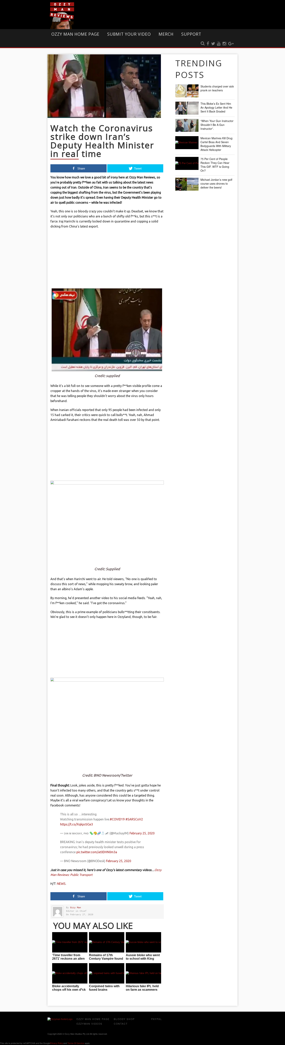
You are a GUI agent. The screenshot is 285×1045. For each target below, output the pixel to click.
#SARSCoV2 (134, 819)
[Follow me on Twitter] (213, 44)
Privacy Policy (56, 1043)
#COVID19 (117, 819)
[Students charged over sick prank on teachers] (187, 91)
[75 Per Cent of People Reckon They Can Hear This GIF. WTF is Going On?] (187, 163)
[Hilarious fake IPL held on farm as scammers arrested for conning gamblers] (143, 973)
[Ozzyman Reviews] (60, 1019)
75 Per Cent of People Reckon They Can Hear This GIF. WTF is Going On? (214, 164)
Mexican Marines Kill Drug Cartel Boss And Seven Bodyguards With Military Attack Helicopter (216, 144)
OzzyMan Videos (89, 1023)
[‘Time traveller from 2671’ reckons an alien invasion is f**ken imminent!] (70, 942)
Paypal (156, 1019)
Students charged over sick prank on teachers (217, 88)
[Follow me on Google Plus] (231, 44)
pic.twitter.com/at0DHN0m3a (96, 852)
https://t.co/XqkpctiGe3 (76, 824)
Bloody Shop (124, 1019)
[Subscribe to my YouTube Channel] (219, 44)
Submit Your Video (129, 34)
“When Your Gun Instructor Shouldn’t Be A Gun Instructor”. (216, 125)
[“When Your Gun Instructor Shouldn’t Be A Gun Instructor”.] (187, 125)
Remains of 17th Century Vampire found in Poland (106, 958)
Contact (121, 1023)
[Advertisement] (107, 260)
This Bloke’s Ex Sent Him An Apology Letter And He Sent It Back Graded (216, 107)
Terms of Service (75, 1043)
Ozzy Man (75, 907)
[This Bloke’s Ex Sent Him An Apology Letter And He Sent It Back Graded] (187, 108)
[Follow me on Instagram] (224, 44)
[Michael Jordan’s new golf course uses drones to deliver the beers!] (187, 184)
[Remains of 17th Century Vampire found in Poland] (107, 942)
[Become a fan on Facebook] (208, 44)
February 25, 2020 (142, 833)
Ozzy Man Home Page (75, 34)
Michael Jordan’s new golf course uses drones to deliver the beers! (216, 183)
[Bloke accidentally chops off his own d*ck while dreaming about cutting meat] (70, 973)
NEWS (61, 883)
